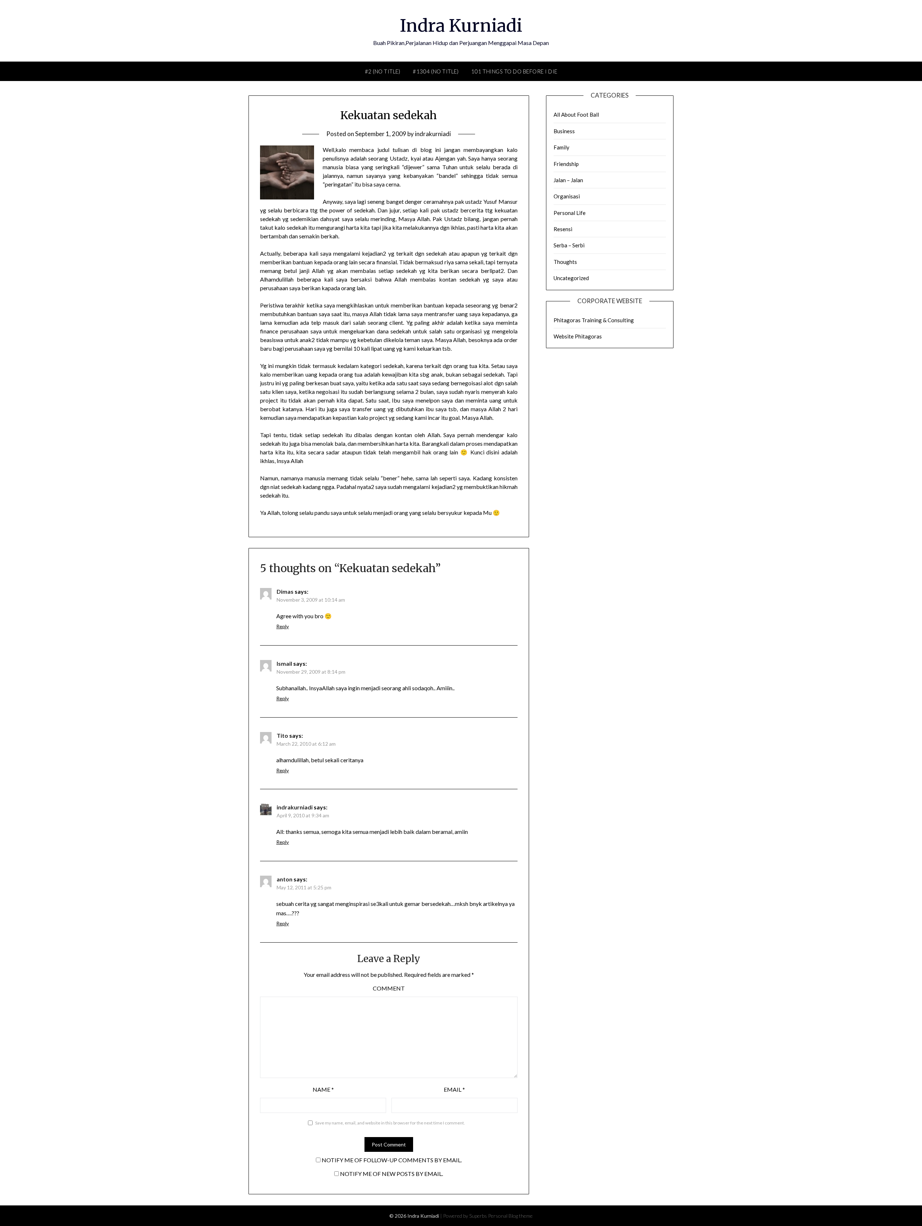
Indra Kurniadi (461, 25)
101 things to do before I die (514, 71)
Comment (389, 988)
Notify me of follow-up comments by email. (392, 1160)
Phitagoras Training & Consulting (594, 320)
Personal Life (570, 213)
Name (323, 1089)
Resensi (563, 229)
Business (564, 131)
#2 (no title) (382, 71)
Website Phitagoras (578, 336)
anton (284, 879)
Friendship (566, 164)
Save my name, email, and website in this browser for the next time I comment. (390, 1123)
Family (561, 147)
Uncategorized (571, 278)
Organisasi (567, 196)
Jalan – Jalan (568, 180)
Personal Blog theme (510, 1216)
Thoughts (565, 262)
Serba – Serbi (569, 245)
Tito (282, 735)
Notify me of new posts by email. (391, 1173)
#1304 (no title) (435, 71)
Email (454, 1089)
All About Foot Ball (576, 114)
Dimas (285, 591)
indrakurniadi (433, 134)
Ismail (284, 663)
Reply (282, 626)
